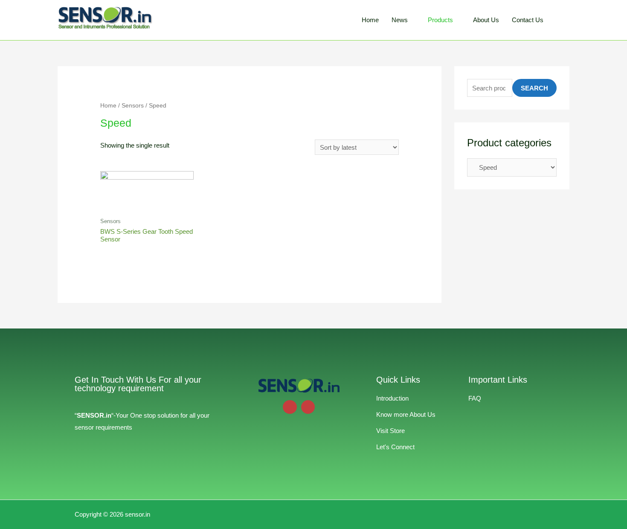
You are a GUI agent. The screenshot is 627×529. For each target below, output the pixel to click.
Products (440, 19)
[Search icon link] (559, 20)
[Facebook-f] (308, 407)
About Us (486, 19)
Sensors (133, 105)
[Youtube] (290, 407)
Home (370, 19)
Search (534, 88)
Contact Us (527, 19)
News (400, 19)
